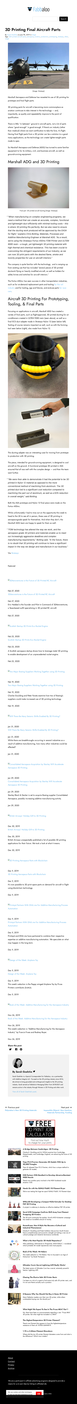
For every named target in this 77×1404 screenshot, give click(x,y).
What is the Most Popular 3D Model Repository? (42, 1240)
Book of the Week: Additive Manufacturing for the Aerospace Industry (37, 1018)
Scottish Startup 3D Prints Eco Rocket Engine (27, 639)
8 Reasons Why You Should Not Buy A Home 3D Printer (45, 1294)
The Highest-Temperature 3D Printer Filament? (41, 1320)
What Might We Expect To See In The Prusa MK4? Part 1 (45, 1309)
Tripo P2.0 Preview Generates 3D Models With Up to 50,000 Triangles (44, 1163)
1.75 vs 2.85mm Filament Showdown (37, 1331)
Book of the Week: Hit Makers (35, 1251)
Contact (11, 1361)
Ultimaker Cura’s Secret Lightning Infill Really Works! (44, 1265)
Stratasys (15, 553)
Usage (34, 35)
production (44, 36)
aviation (37, 36)
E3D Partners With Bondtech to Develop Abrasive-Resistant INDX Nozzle (46, 1176)
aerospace (30, 36)
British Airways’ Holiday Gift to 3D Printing (26, 829)
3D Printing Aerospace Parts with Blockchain (27, 874)
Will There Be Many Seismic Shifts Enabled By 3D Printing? (33, 730)
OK (38, 1393)
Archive (11, 1368)
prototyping (53, 36)
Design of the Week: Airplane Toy (22, 973)
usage (7, 39)
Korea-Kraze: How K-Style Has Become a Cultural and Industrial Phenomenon (44, 1226)
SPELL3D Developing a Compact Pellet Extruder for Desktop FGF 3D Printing (47, 1202)
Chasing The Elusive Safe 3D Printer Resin (40, 1277)
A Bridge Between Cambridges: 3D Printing (40, 1149)
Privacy (11, 1365)
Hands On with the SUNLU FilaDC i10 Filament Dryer (44, 1188)
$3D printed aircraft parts (17, 36)
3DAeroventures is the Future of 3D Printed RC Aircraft (31, 594)
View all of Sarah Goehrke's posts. (24, 1091)
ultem (66, 36)
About (10, 1358)
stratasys (60, 36)
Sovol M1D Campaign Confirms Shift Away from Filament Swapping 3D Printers (45, 1213)
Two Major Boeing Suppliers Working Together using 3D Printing (35, 685)
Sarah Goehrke (12, 35)
